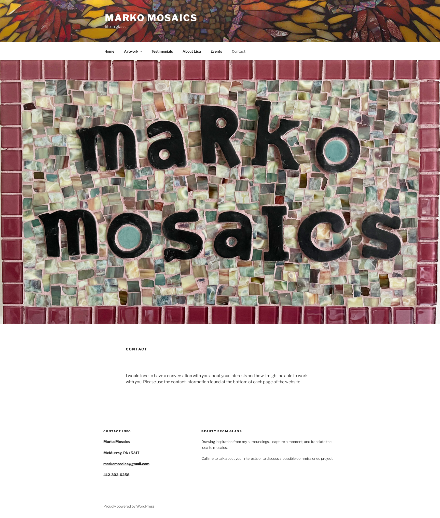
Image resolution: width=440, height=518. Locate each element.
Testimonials (162, 51)
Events (216, 51)
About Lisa (192, 51)
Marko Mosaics (151, 17)
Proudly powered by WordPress (129, 506)
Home (109, 51)
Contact (238, 51)
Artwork (131, 51)
